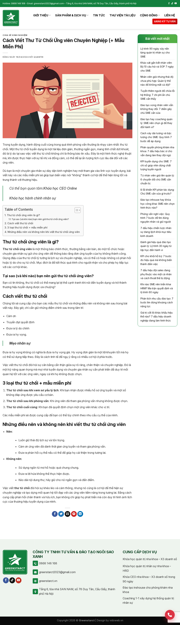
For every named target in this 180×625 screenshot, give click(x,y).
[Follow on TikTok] (172, 3)
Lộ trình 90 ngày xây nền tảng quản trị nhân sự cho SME (155, 52)
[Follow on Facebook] (169, 3)
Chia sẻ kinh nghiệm (15, 35)
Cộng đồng (149, 15)
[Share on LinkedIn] (80, 514)
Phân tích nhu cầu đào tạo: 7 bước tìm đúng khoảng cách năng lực (156, 302)
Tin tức (99, 15)
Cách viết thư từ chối (20, 223)
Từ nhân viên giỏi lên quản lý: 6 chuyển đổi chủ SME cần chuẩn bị (157, 179)
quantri (38, 57)
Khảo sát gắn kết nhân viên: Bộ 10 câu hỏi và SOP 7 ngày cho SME (157, 66)
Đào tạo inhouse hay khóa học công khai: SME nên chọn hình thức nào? (157, 203)
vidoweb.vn (116, 620)
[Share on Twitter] (61, 514)
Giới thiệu (40, 15)
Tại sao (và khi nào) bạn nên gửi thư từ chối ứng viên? (40, 219)
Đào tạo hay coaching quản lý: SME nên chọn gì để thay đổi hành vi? (156, 123)
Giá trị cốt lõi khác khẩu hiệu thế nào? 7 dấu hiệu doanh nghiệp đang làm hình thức (156, 316)
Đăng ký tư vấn (165, 21)
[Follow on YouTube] (176, 3)
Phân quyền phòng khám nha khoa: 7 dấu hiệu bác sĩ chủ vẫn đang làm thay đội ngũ (157, 151)
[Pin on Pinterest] (74, 514)
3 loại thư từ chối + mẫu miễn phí (27, 227)
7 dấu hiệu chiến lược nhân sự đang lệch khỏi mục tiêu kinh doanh (155, 232)
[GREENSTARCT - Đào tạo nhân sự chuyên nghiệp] (11, 18)
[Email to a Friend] (67, 514)
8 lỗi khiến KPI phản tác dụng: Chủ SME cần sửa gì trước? (157, 191)
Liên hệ (169, 15)
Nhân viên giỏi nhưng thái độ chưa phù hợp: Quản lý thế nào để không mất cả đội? (156, 80)
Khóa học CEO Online (60, 188)
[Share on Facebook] (55, 514)
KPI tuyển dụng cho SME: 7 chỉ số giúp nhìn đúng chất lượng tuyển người (156, 165)
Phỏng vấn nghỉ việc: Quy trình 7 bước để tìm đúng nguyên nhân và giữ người (155, 217)
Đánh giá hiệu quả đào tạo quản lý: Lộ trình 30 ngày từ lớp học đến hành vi (156, 246)
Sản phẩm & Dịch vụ (70, 15)
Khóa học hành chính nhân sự (32, 198)
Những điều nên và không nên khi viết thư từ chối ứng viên (44, 231)
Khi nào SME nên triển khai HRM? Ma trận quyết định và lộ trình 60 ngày (156, 288)
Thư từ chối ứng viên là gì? (23, 215)
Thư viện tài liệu (122, 15)
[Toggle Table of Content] (76, 210)
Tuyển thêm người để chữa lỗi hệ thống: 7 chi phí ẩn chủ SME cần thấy (157, 94)
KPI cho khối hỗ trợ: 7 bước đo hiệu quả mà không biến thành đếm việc (156, 260)
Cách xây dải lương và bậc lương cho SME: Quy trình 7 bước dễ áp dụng (156, 137)
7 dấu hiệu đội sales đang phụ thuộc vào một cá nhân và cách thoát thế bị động (156, 274)
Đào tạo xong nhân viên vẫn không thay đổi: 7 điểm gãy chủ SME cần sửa (156, 109)
